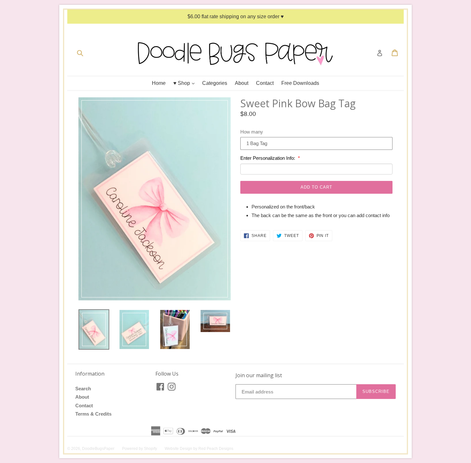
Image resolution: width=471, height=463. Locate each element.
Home (159, 83)
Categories (214, 83)
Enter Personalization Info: (268, 158)
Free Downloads (300, 83)
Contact (265, 83)
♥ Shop (185, 83)
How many (251, 131)
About (241, 83)
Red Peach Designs (215, 448)
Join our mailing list (259, 375)
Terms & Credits (93, 414)
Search (83, 388)
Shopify (150, 448)
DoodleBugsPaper (98, 448)
